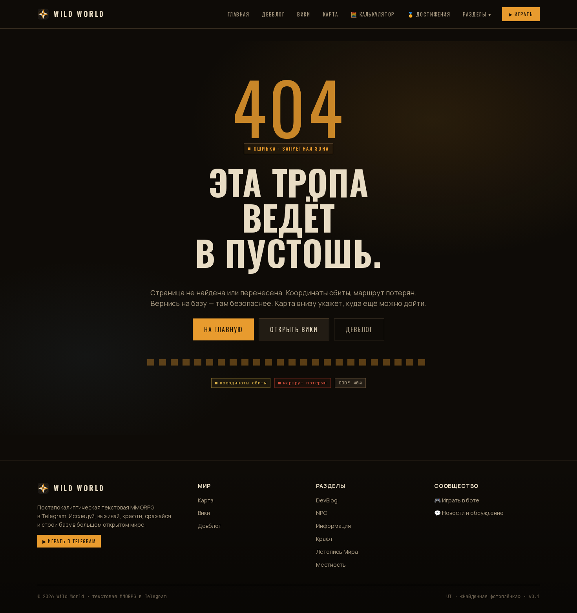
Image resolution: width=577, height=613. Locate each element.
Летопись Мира (337, 551)
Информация (333, 525)
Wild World (79, 14)
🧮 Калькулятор (372, 14)
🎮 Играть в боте (456, 500)
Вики (303, 14)
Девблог (273, 14)
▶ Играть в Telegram (69, 541)
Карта (330, 14)
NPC (321, 513)
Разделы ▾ (477, 14)
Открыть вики (294, 329)
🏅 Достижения (429, 14)
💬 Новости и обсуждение (469, 513)
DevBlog (327, 500)
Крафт (324, 538)
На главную (223, 329)
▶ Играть (521, 14)
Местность (331, 564)
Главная (239, 14)
